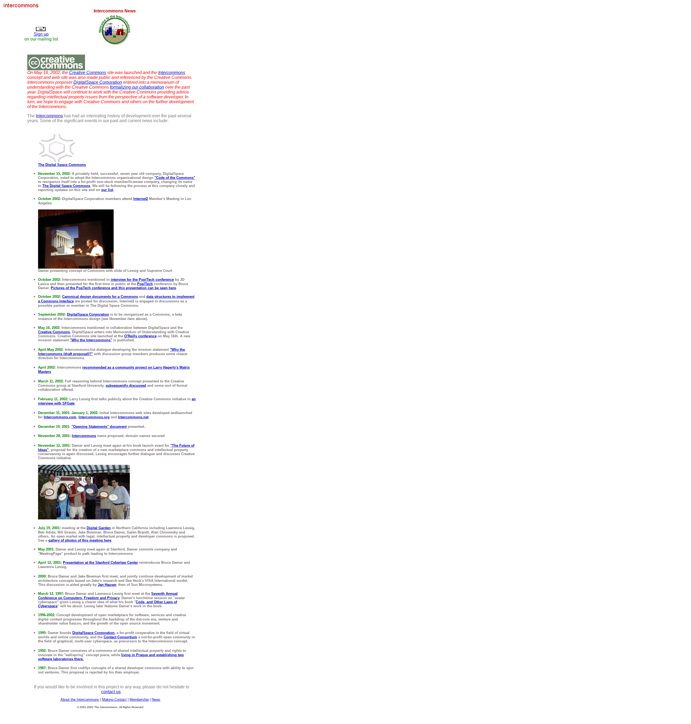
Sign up (41, 34)
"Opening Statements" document (99, 427)
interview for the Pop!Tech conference (142, 280)
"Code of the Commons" (174, 178)
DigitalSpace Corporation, (94, 633)
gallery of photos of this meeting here (79, 540)
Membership (139, 700)
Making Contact (114, 700)
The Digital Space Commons (62, 165)
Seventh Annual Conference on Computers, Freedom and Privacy (108, 596)
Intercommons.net (133, 417)
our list (107, 190)
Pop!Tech (145, 284)
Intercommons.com (60, 417)
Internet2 (140, 199)
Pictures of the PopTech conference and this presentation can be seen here (113, 288)
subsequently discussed (126, 385)
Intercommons (171, 72)
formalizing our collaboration (137, 87)
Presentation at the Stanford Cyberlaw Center (100, 562)
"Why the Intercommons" (91, 340)
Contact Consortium (120, 637)
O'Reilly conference (140, 336)
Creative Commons (87, 72)
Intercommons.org (94, 417)
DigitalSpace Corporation (97, 82)
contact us (111, 691)
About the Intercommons (79, 700)
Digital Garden (99, 528)
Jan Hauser (107, 585)
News (156, 700)
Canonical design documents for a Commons (100, 297)
